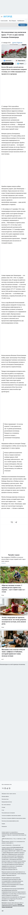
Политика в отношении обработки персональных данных (14, 818)
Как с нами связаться (6, 804)
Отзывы (3, 807)
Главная (3, 823)
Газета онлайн (4, 20)
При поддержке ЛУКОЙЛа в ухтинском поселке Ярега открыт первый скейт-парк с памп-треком (13, 560)
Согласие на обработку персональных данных (11, 815)
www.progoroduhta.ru (13, 832)
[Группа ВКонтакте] (7, 61)
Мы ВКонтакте (20, 20)
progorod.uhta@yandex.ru (7, 845)
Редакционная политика (7, 801)
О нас (3, 810)
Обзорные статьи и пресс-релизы (9, 793)
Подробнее (11, 900)
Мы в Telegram (12, 20)
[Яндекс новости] (20, 61)
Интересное (4, 826)
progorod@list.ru (9, 843)
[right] (26, 21)
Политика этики (5, 799)
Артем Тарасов (17, 42)
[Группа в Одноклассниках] (5, 788)
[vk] (12, 522)
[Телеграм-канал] (20, 64)
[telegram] (16, 522)
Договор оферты (5, 796)
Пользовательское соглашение (8, 812)
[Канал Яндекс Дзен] (7, 64)
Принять (22, 25)
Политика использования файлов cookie (10, 821)
